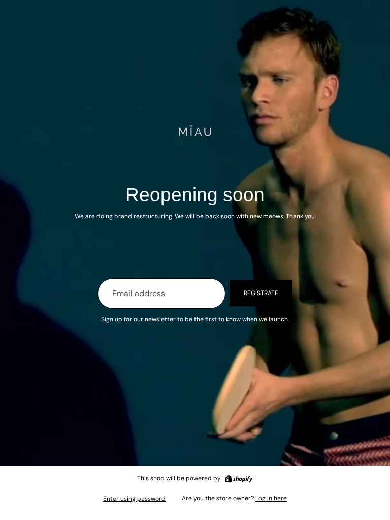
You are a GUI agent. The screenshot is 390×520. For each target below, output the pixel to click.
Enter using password (134, 499)
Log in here (271, 498)
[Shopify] (238, 479)
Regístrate (261, 293)
